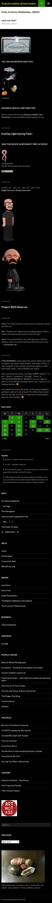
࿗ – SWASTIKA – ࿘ (10, 532)
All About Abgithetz (10, 501)
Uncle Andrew (7, 701)
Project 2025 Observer (14, 307)
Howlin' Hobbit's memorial (13, 673)
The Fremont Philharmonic (13, 606)
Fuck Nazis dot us (9, 746)
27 (47, 430)
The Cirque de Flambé (11, 785)
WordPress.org (8, 566)
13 (47, 422)
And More (6, 585)
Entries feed (6, 556)
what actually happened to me (14, 516)
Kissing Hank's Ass (10, 344)
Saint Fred (6, 590)
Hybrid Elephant (8, 625)
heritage (6, 506)
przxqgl (4, 643)
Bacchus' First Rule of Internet (14, 725)
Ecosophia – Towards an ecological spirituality (22, 667)
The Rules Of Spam (9, 527)
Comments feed (8, 561)
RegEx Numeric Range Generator (16, 190)
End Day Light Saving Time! (16, 133)
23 (19, 430)
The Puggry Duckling (10, 696)
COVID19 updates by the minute (16, 730)
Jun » (47, 438)
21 (5, 430)
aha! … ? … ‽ (8, 521)
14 (5, 426)
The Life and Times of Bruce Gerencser (18, 691)
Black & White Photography (13, 662)
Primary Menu (48, 3)
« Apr (4, 438)
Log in (4, 551)
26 (40, 430)
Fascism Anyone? (9, 741)
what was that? (8, 20)
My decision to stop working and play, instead (21, 751)
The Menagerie (8, 511)
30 (19, 434)
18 (33, 426)
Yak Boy (5, 706)
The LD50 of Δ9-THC (10, 756)
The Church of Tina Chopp (13, 685)
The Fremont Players (10, 790)
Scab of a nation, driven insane (18, 3)
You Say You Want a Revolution (15, 761)
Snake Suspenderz (9, 595)
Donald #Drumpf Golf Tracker (14, 735)
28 (5, 434)
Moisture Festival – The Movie (14, 780)
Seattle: (4, 455)
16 (19, 426)
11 (33, 422)
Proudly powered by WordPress (13, 899)
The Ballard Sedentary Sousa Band (16, 601)
